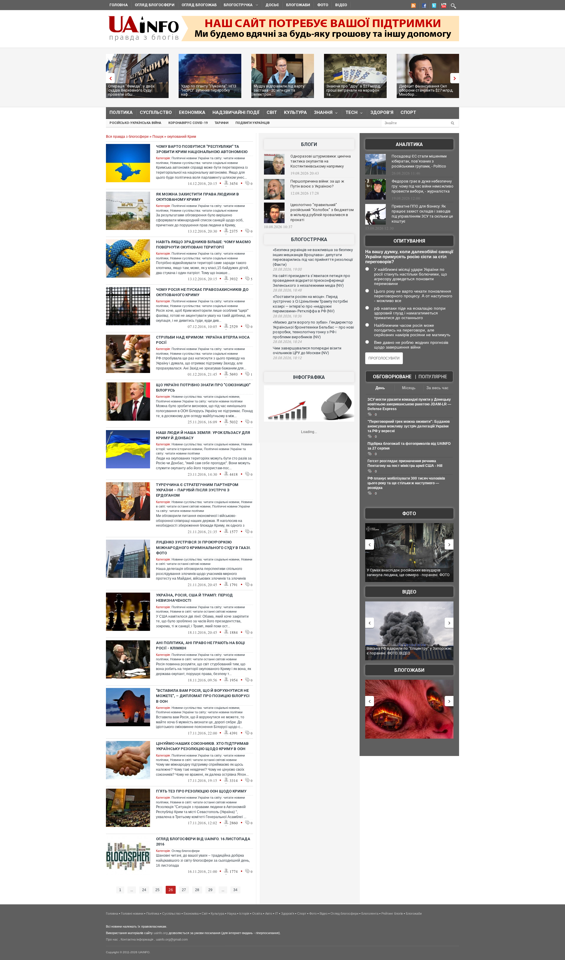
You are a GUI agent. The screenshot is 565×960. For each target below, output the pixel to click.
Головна (118, 5)
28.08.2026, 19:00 (287, 269)
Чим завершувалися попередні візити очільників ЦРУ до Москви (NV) (307, 350)
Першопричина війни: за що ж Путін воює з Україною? (317, 183)
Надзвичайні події (236, 112)
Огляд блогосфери (155, 5)
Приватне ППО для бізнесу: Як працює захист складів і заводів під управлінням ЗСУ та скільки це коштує (422, 213)
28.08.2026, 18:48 (287, 290)
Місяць (409, 388)
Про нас (112, 939)
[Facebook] (423, 6)
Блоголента (369, 913)
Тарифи (221, 123)
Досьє (272, 5)
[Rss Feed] (413, 6)
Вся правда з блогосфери (127, 137)
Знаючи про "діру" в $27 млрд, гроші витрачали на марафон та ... (353, 90)
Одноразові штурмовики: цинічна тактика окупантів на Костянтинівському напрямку (320, 161)
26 (171, 889)
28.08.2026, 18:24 (287, 342)
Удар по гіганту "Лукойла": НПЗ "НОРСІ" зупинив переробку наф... (208, 90)
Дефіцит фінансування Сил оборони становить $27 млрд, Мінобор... (426, 90)
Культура (295, 112)
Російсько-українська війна (135, 123)
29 (210, 890)
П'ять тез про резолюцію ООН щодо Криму (201, 791)
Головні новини (132, 913)
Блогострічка (236, 6)
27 (184, 890)
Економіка (192, 112)
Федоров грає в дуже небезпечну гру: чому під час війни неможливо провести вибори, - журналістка (422, 186)
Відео (341, 5)
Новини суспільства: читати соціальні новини (204, 163)
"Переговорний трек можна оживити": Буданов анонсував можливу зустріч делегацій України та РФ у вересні (409, 426)
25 (157, 890)
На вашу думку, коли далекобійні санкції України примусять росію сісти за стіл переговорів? (409, 256)
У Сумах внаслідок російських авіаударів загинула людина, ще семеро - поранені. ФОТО (408, 572)
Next (456, 78)
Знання (321, 114)
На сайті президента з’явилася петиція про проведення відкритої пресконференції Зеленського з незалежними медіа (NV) (311, 280)
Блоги (309, 144)
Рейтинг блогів (392, 913)
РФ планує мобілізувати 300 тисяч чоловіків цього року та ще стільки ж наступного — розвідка (406, 483)
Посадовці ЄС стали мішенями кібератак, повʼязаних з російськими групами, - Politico (419, 161)
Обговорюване (392, 376)
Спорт (408, 112)
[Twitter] (433, 6)
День (380, 388)
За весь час (437, 388)
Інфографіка (309, 377)
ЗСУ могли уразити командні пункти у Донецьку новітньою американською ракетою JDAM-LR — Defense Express (409, 404)
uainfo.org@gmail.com (172, 939)
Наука (231, 913)
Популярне (432, 376)
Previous (109, 78)
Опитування (409, 241)
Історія (244, 913)
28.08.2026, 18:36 (287, 316)
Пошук (157, 137)
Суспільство (156, 112)
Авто (268, 913)
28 (197, 890)
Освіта (257, 913)
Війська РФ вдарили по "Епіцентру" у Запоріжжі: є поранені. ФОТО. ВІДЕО (409, 650)
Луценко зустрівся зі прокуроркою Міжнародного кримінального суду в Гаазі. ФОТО (203, 547)
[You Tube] (443, 6)
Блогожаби (298, 5)
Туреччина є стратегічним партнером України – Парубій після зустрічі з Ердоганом (197, 490)
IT (276, 913)
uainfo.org (161, 933)
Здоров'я (381, 112)
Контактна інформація (137, 939)
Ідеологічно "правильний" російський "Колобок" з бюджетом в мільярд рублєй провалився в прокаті (322, 212)
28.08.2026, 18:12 (287, 358)
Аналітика (409, 144)
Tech (350, 114)
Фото (322, 5)
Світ (272, 112)
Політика (121, 112)
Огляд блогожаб (199, 5)
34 (235, 890)
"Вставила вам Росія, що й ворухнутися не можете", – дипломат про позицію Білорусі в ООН (203, 695)
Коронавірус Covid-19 (187, 123)
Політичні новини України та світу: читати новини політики (199, 401)
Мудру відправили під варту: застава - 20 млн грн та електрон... (279, 90)
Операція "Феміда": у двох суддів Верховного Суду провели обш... (131, 90)
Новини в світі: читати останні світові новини (203, 611)
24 (144, 890)
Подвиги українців (252, 123)
